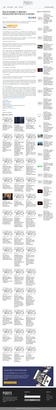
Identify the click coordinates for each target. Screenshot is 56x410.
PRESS (16, 7)
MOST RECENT (10, 7)
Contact (48, 399)
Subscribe (32, 400)
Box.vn (4, 87)
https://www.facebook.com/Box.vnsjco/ (15, 98)
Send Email (7, 102)
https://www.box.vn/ (11, 108)
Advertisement (49, 398)
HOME (4, 7)
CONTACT (21, 7)
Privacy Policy (49, 396)
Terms (47, 394)
